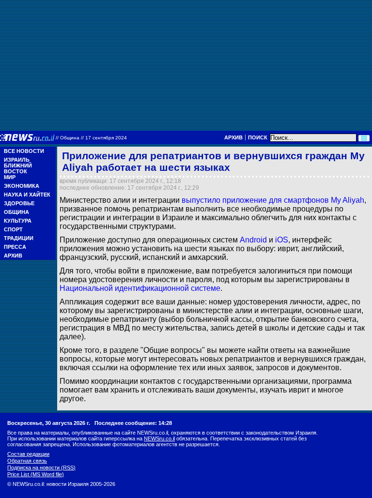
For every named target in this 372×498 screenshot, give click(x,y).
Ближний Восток (18, 168)
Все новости (24, 151)
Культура (17, 221)
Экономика (21, 186)
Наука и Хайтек (27, 194)
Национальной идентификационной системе (140, 288)
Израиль (17, 160)
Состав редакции (28, 454)
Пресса (15, 247)
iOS (281, 240)
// (91, 137)
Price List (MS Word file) (35, 474)
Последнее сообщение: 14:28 (133, 423)
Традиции (18, 238)
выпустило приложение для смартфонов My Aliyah (273, 200)
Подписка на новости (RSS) (41, 467)
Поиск (257, 137)
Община (16, 212)
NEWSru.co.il (159, 438)
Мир (10, 177)
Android (253, 240)
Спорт (13, 229)
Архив (233, 137)
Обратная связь (27, 461)
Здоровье (19, 203)
